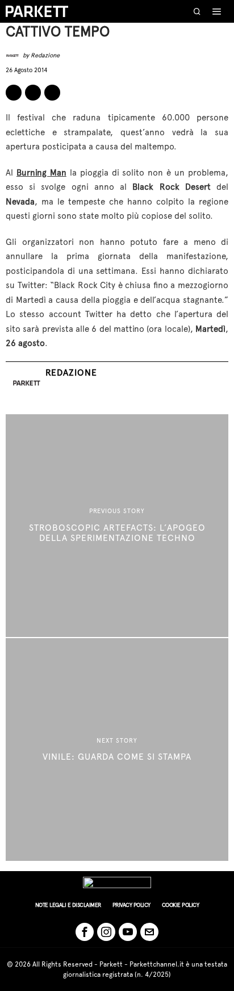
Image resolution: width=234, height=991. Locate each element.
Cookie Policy (180, 905)
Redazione (45, 55)
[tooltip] (14, 93)
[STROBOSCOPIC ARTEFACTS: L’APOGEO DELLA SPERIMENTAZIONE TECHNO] (117, 525)
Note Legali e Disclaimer (68, 905)
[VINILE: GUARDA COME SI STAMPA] (117, 749)
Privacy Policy (131, 905)
